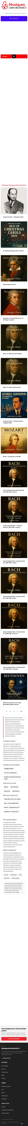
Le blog (3, 1078)
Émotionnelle (14, 787)
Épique (6, 787)
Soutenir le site (6, 1058)
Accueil (3, 1107)
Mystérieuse (16, 791)
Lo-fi (2, 1089)
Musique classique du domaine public (12, 778)
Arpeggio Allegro (9, 768)
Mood (2, 1075)
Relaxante (7, 791)
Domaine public (5, 1113)
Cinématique (4, 1095)
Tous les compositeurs (10, 772)
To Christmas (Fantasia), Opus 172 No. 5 (13, 250)
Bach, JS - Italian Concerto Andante (12, 353)
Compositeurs (5, 1072)
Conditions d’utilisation (7, 1110)
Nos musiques (4, 1066)
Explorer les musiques (14, 1038)
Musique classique (5, 1086)
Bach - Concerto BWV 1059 (11, 803)
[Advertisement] (14, 37)
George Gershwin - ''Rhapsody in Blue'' (13, 217)
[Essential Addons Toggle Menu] (14, 56)
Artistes (3, 1069)
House (3, 1092)
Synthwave (4, 1099)
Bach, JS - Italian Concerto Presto (12, 387)
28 (21, 711)
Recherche (14, 18)
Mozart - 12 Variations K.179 (11, 807)
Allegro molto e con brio (9, 284)
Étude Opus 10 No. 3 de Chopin (12, 799)
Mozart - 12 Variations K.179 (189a (12, 456)
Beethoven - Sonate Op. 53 (11, 811)
